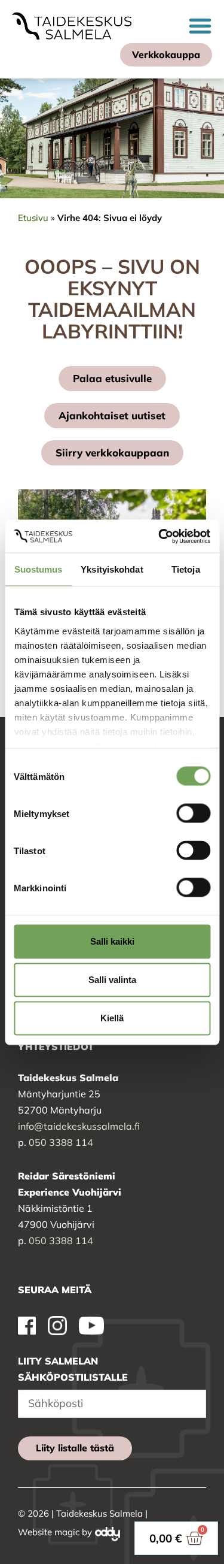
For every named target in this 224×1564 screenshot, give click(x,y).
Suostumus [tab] (38, 569)
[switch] (193, 813)
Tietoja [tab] (185, 569)
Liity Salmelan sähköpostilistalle (73, 1369)
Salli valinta (112, 980)
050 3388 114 (61, 1142)
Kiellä (112, 1018)
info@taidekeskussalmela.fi (79, 1126)
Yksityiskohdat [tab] (112, 569)
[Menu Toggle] (200, 26)
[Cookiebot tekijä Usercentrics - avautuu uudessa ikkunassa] (159, 536)
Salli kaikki (112, 941)
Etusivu (33, 217)
